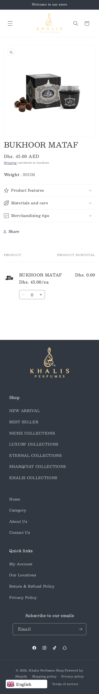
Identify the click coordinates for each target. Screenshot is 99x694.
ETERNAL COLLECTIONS (35, 455)
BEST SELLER (23, 422)
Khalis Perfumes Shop (46, 670)
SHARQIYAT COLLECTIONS (37, 466)
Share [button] (14, 231)
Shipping (10, 162)
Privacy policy (72, 676)
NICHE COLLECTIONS (32, 433)
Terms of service (65, 684)
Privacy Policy (23, 597)
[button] (10, 23)
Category (17, 510)
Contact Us (19, 532)
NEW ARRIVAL (24, 411)
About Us (18, 521)
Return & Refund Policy (32, 586)
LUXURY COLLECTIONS (33, 444)
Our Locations (22, 575)
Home (14, 499)
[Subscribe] (80, 629)
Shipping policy (44, 676)
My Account (20, 564)
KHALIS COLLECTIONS (33, 478)
